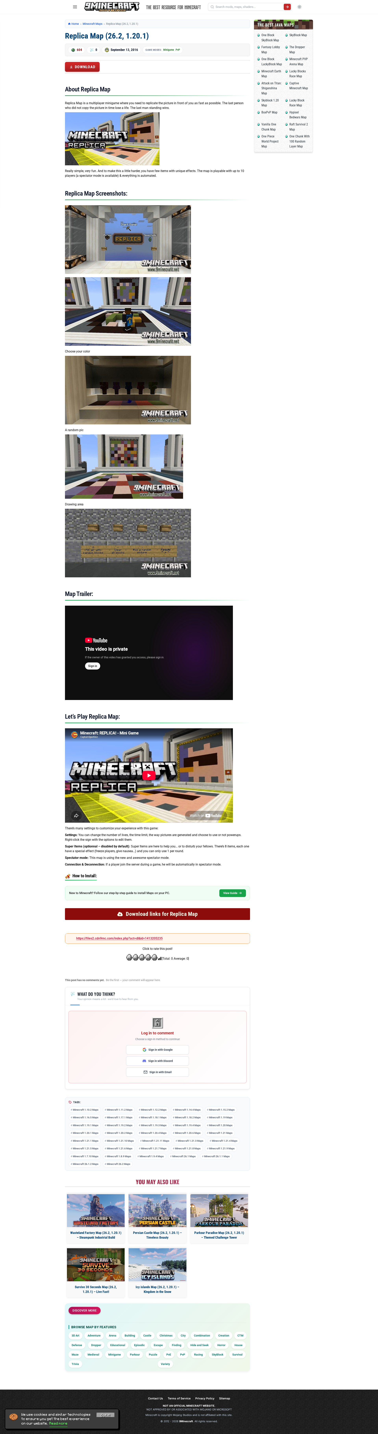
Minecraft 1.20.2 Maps (119, 1132)
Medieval (93, 1354)
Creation (223, 1335)
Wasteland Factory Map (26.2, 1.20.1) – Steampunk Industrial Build (95, 1235)
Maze (75, 1354)
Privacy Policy (204, 1398)
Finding (176, 1345)
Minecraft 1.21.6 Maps (119, 1148)
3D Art (75, 1335)
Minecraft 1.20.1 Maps (85, 1132)
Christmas (166, 1335)
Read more (58, 1423)
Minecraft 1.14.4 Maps (188, 1109)
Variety (165, 1364)
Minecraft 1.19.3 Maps (154, 1125)
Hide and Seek (199, 1345)
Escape (158, 1345)
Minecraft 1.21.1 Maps (85, 1140)
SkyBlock (217, 1354)
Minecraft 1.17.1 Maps (119, 1117)
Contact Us (155, 1398)
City (183, 1335)
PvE (168, 1354)
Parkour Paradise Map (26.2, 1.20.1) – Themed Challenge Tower (219, 1235)
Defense (77, 1345)
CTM (240, 1335)
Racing (198, 1354)
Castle (147, 1335)
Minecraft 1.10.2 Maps (85, 1109)
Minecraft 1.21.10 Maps (120, 1140)
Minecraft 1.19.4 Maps (188, 1125)
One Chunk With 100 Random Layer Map (299, 141)
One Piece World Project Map (270, 141)
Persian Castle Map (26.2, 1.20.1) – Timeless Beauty (157, 1235)
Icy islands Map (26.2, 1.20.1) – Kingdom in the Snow (157, 1289)
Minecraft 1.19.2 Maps (119, 1125)
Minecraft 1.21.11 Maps (155, 1140)
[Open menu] (75, 7)
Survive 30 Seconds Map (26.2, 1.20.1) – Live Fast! (96, 1289)
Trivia (75, 1364)
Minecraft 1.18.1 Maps (154, 1117)
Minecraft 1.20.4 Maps (154, 1132)
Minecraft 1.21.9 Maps (222, 1148)
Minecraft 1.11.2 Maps (119, 1109)
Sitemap (224, 1398)
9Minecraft (186, 1421)
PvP (178, 49)
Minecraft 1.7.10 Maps (85, 1156)
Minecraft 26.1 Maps (184, 1156)
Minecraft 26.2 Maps (118, 1164)
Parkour (135, 1354)
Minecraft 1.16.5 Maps (85, 1117)
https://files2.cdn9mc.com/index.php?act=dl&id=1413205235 (119, 938)
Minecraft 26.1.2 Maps (85, 1164)
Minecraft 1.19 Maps (221, 1117)
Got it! (105, 1415)
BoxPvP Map (269, 112)
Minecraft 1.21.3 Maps (190, 1140)
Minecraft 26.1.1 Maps (217, 1156)
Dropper (96, 1345)
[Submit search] (287, 7)
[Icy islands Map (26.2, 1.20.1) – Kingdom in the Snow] (157, 1264)
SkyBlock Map (298, 35)
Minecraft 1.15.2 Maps (222, 1109)
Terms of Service (179, 1398)
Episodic (139, 1345)
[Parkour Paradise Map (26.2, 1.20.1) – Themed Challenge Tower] (219, 1210)
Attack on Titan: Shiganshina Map (271, 88)
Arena (112, 1335)
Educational (117, 1345)
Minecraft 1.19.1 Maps (85, 1125)
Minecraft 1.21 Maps (221, 1132)
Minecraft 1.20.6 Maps (188, 1132)
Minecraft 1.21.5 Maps (85, 1148)
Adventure (94, 1335)
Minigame (168, 49)
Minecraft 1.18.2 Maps (188, 1117)
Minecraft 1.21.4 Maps (224, 1140)
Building (130, 1335)
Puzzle (153, 1354)
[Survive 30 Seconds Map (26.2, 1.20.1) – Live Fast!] (96, 1264)
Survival (237, 1354)
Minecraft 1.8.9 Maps (119, 1156)
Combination (202, 1335)
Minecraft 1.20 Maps (221, 1125)
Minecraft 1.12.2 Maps (154, 1109)
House (238, 1345)
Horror (221, 1345)
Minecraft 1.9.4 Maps (152, 1156)
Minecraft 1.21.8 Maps (188, 1148)
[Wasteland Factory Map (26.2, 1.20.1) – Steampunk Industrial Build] (96, 1210)
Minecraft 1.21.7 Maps (154, 1148)
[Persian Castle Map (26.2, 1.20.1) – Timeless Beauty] (157, 1210)
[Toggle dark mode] (299, 7)
